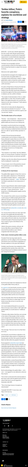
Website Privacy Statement (8, 454)
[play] (2, 465)
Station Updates (6, 438)
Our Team (5, 436)
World (7, 395)
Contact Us (5, 444)
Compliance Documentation (8, 453)
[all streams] (26, 465)
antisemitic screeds (16, 208)
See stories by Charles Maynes (8, 408)
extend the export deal (16, 343)
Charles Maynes (9, 20)
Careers (4, 445)
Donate (24, 2)
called (17, 179)
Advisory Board (6, 437)
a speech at (6, 287)
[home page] (6, 421)
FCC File (4, 452)
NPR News (14, 395)
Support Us (5, 446)
